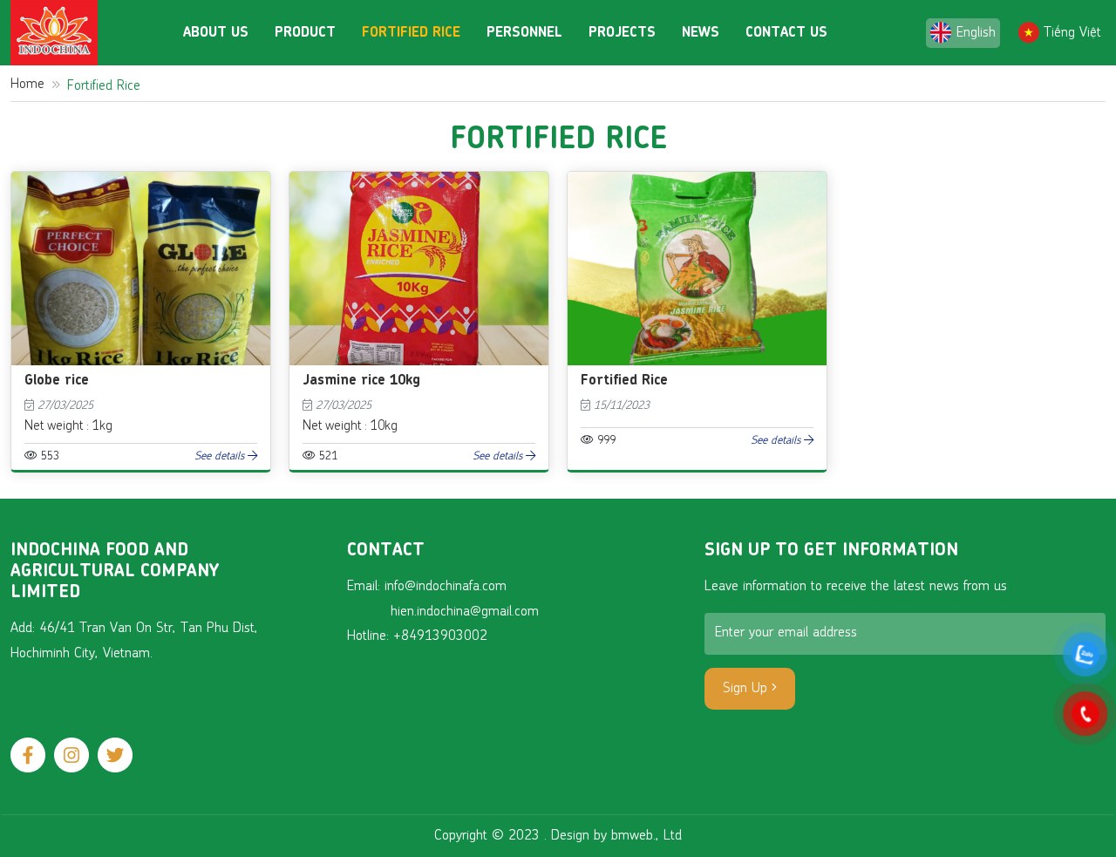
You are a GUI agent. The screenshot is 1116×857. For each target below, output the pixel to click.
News (700, 33)
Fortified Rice (411, 33)
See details (221, 456)
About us (215, 33)
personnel (524, 33)
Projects (622, 33)
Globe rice (56, 381)
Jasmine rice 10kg (361, 381)
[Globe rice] (140, 182)
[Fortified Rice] (697, 182)
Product (305, 33)
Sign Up (747, 689)
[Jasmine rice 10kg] (418, 182)
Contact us (786, 33)
